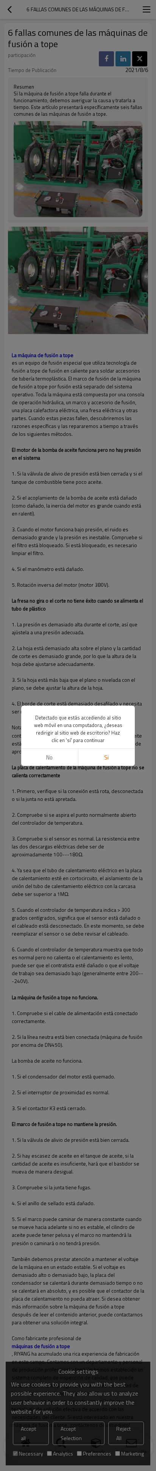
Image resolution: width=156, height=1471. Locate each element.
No (49, 757)
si (106, 757)
